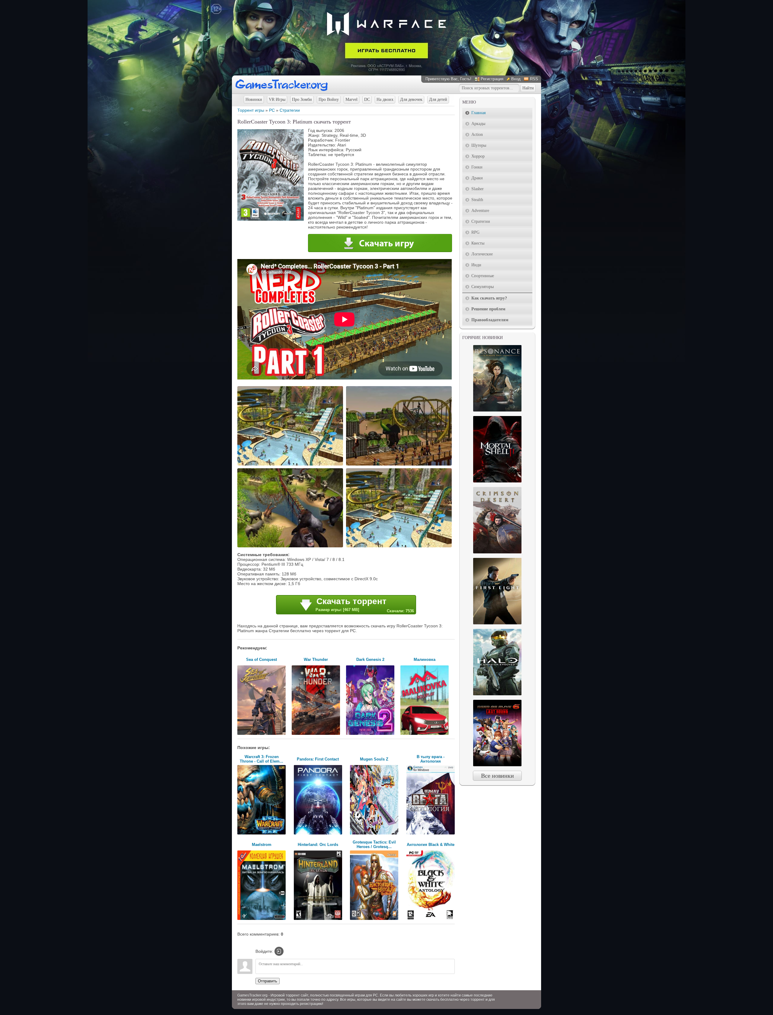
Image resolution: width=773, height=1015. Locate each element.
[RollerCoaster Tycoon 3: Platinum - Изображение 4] (400, 546)
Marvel (351, 99)
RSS (534, 79)
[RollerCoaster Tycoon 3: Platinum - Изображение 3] (291, 546)
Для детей (438, 99)
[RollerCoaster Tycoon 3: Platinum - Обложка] (270, 219)
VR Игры (277, 99)
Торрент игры (250, 110)
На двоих (385, 99)
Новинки (253, 99)
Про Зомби (302, 99)
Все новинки (497, 775)
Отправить (267, 981)
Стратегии (290, 110)
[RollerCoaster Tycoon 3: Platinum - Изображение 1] (291, 465)
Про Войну (329, 99)
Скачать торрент (365, 605)
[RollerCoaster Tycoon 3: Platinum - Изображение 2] (400, 465)
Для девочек (411, 99)
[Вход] (279, 951)
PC (272, 110)
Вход (516, 79)
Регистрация (492, 79)
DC (367, 99)
